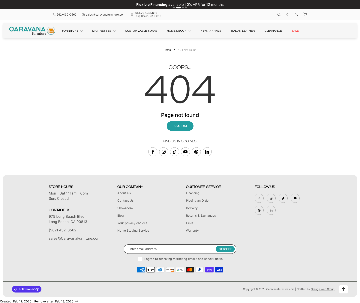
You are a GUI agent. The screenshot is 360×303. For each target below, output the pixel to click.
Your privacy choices (132, 223)
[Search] (279, 15)
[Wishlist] (287, 15)
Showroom (125, 208)
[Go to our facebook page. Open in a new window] (152, 151)
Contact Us (125, 200)
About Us (124, 193)
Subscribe (225, 249)
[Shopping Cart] (305, 15)
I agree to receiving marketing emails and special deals (183, 259)
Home (167, 49)
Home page (180, 126)
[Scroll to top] (343, 289)
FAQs (189, 223)
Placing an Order (198, 200)
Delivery (192, 208)
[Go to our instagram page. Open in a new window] (163, 151)
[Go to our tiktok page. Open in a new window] (174, 151)
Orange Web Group (322, 289)
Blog (120, 215)
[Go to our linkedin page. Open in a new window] (207, 151)
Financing (193, 193)
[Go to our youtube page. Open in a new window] (185, 151)
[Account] (296, 15)
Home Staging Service (133, 230)
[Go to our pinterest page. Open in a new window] (196, 151)
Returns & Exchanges (201, 215)
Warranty (192, 230)
